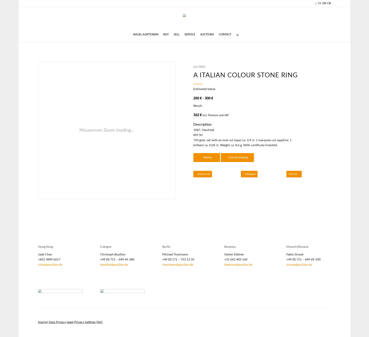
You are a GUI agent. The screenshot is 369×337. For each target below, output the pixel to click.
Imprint (43, 322)
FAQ (99, 322)
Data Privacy (57, 322)
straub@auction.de (299, 264)
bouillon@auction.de (114, 264)
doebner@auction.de (238, 264)
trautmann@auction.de (177, 264)
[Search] (236, 34)
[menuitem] (146, 34)
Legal (70, 322)
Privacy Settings (85, 322)
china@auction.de (50, 264)
